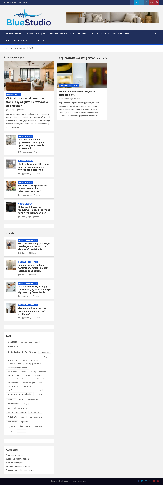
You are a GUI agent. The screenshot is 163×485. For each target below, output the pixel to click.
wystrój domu (39, 427)
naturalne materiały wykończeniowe (38, 379)
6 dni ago (24, 275)
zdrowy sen (11, 431)
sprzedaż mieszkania (18, 408)
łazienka (22, 431)
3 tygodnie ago (26, 152)
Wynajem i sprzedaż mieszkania (113, 33)
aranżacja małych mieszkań (29, 342)
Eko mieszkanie (85, 33)
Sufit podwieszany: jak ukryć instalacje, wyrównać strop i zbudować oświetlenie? (34, 246)
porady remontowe (13, 386)
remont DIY (11, 399)
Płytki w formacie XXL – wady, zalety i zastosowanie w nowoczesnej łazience (34, 167)
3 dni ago (11, 110)
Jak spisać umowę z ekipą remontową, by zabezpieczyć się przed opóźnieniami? (34, 289)
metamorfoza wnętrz (23, 375)
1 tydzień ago (25, 296)
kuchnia (10, 375)
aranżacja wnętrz (22, 351)
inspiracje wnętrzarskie (17, 368)
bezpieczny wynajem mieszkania (18, 357)
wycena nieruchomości (35, 417)
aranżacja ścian (45, 352)
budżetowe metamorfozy (39, 357)
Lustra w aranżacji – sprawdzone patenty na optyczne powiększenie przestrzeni (31, 144)
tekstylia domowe (35, 412)
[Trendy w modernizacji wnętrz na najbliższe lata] (82, 75)
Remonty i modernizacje (61, 33)
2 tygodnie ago (26, 318)
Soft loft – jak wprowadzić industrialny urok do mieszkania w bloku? (32, 188)
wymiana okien (12, 422)
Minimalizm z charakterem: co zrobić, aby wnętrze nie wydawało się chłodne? (27, 102)
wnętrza (12, 416)
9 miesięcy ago (67, 99)
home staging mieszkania (33, 364)
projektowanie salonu (14, 390)
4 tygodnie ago (26, 195)
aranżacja (12, 342)
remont (39, 394)
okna (40, 383)
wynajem (24, 421)
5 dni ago (24, 253)
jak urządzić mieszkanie (38, 372)
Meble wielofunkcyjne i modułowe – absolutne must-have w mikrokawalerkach (34, 210)
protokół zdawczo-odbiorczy (33, 390)
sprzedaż (34, 404)
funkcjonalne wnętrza (14, 364)
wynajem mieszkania (19, 426)
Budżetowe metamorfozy (19, 41)
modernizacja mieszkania (15, 379)
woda (22, 417)
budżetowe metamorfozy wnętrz (17, 360)
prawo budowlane (28, 386)
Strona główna (14, 33)
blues (79, 99)
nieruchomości (13, 383)
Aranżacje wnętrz (35, 33)
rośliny (25, 404)
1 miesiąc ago (25, 217)
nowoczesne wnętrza (29, 383)
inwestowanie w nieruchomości (17, 372)
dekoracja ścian (36, 360)
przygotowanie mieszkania (19, 394)
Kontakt (39, 41)
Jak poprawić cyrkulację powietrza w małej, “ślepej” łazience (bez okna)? (33, 268)
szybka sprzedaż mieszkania (17, 412)
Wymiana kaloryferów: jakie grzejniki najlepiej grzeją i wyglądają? (33, 311)
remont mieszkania (28, 399)
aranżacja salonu (13, 346)
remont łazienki (13, 404)
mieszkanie (38, 375)
